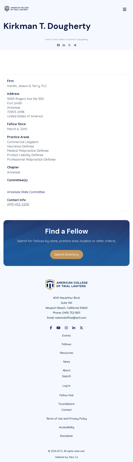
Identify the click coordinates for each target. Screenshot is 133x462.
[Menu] (125, 8)
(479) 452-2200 (18, 204)
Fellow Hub (66, 395)
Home (48, 39)
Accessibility (66, 427)
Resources (66, 353)
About (66, 370)
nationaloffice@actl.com (70, 317)
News (66, 361)
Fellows (66, 344)
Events (66, 335)
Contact (66, 409)
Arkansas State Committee (26, 192)
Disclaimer (66, 436)
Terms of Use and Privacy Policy (66, 418)
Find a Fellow (59, 39)
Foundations (67, 404)
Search (66, 376)
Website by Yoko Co (66, 457)
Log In (66, 385)
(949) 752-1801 (71, 312)
